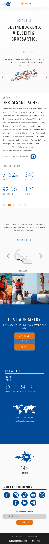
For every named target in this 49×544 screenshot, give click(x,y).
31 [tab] (22, 271)
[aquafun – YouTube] (33, 495)
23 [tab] (30, 265)
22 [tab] (26, 265)
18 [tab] (34, 262)
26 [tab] (19, 268)
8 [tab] (19, 259)
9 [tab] (22, 259)
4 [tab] (26, 89)
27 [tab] (22, 268)
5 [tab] (30, 89)
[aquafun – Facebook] (7, 495)
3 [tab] (22, 89)
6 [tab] (34, 89)
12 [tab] (34, 259)
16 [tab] (26, 262)
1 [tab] (15, 89)
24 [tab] (34, 265)
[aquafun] (7, 3)
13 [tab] (15, 262)
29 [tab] (30, 268)
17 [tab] (30, 262)
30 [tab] (34, 268)
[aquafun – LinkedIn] (24, 503)
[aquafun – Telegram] (33, 503)
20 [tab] (19, 265)
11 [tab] (30, 259)
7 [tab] (15, 259)
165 (24, 52)
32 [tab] (26, 271)
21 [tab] (22, 265)
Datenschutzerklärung (19, 541)
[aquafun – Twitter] (42, 495)
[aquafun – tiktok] (24, 495)
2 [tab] (19, 89)
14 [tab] (19, 262)
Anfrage (24, 335)
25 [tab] (15, 268)
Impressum (35, 541)
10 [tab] (26, 259)
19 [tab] (15, 265)
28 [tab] (26, 268)
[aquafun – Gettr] (16, 503)
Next (39, 53)
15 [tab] (22, 262)
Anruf (24, 348)
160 (16, 52)
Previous (9, 53)
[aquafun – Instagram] (16, 495)
